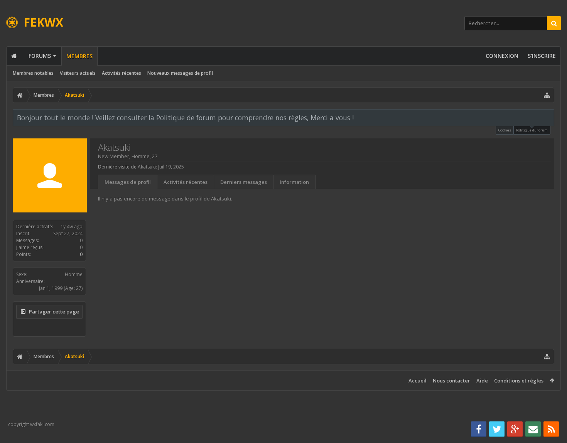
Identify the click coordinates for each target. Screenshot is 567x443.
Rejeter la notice (549, 117)
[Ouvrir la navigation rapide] (547, 95)
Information (294, 182)
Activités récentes (121, 73)
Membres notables (33, 73)
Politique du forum (532, 130)
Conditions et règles (518, 380)
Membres (79, 56)
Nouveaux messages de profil (180, 73)
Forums (40, 55)
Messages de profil (128, 182)
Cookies (504, 130)
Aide (482, 380)
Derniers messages (243, 182)
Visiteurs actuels (78, 73)
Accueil (417, 380)
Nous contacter (451, 380)
